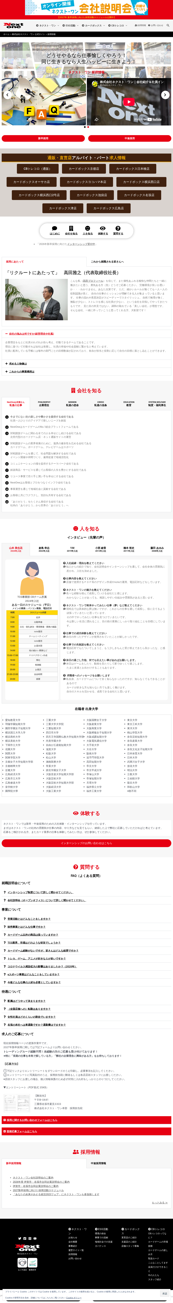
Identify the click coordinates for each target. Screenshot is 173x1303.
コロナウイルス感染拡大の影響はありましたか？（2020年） (42, 966)
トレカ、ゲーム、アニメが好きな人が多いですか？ (37, 958)
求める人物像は (18, 363)
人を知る (88, 233)
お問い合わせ (157, 25)
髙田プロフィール (93, 280)
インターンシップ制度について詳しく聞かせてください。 (40, 892)
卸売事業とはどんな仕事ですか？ (27, 926)
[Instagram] (29, 1238)
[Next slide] (165, 95)
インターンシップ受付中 (81, 244)
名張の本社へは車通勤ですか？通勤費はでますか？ (37, 1024)
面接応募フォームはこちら (22, 1131)
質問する (118, 233)
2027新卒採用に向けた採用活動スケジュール (38, 1190)
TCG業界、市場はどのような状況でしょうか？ (34, 942)
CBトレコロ (117, 25)
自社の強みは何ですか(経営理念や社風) (31, 333)
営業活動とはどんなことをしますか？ (29, 918)
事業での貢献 (101, 1237)
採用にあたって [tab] (15, 261)
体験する (103, 233)
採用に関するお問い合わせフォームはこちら (32, 1120)
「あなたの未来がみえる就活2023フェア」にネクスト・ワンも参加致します (56, 1194)
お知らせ (72, 1237)
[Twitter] (19, 1238)
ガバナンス (100, 1246)
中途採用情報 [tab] (98, 1163)
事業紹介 (72, 1246)
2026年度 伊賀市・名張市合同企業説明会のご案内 (41, 1181)
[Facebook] (24, 1238)
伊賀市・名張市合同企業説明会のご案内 (35, 1186)
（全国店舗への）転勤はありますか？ (29, 1008)
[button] (57, 25)
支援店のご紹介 (129, 1241)
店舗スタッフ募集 (130, 1246)
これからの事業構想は (21, 371)
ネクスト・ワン (47, 25)
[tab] (16, 403)
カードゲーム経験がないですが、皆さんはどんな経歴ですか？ (43, 950)
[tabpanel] (86, 461)
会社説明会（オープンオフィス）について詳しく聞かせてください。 (47, 900)
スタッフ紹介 (154, 1279)
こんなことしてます (158, 1262)
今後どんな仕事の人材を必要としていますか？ (34, 982)
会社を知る (71, 233)
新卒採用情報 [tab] (13, 1163)
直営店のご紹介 (129, 1237)
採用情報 (142, 25)
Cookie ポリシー (74, 1297)
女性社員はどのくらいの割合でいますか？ (32, 1016)
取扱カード (153, 1258)
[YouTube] (34, 1238)
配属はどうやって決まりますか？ (27, 1001)
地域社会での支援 (104, 1241)
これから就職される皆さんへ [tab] (107, 261)
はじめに (55, 233)
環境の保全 (100, 1233)
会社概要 (72, 1241)
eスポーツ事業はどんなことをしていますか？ (34, 974)
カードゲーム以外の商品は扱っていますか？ (33, 934)
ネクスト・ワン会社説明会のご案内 (33, 1177)
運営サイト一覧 (76, 1250)
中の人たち (153, 1275)
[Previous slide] (7, 95)
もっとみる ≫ (160, 1202)
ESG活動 (70, 25)
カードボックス (93, 25)
